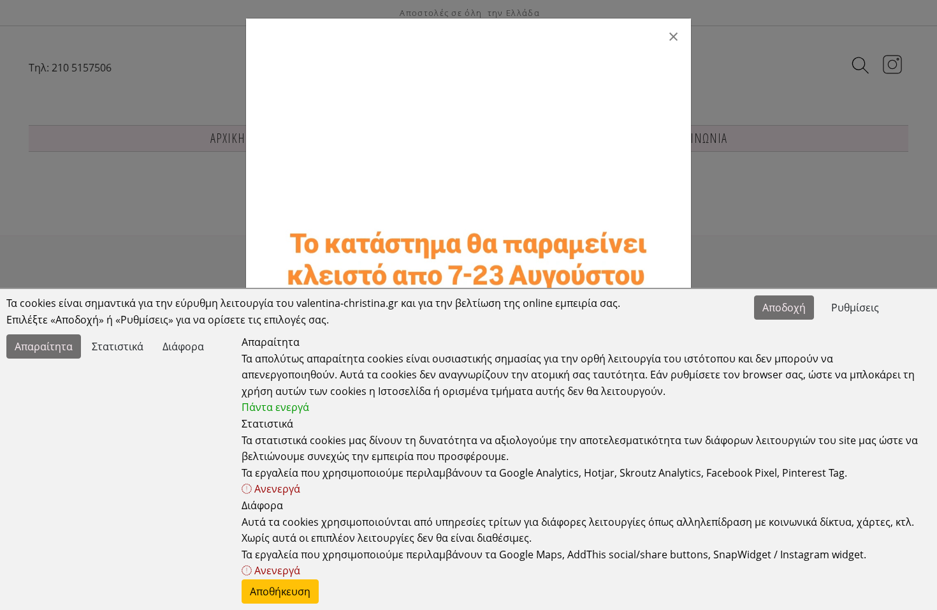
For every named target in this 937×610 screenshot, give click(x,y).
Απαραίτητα (44, 346)
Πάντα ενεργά (275, 407)
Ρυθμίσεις (855, 308)
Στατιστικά (117, 346)
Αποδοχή (784, 308)
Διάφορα (183, 346)
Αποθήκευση (280, 591)
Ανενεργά (276, 489)
